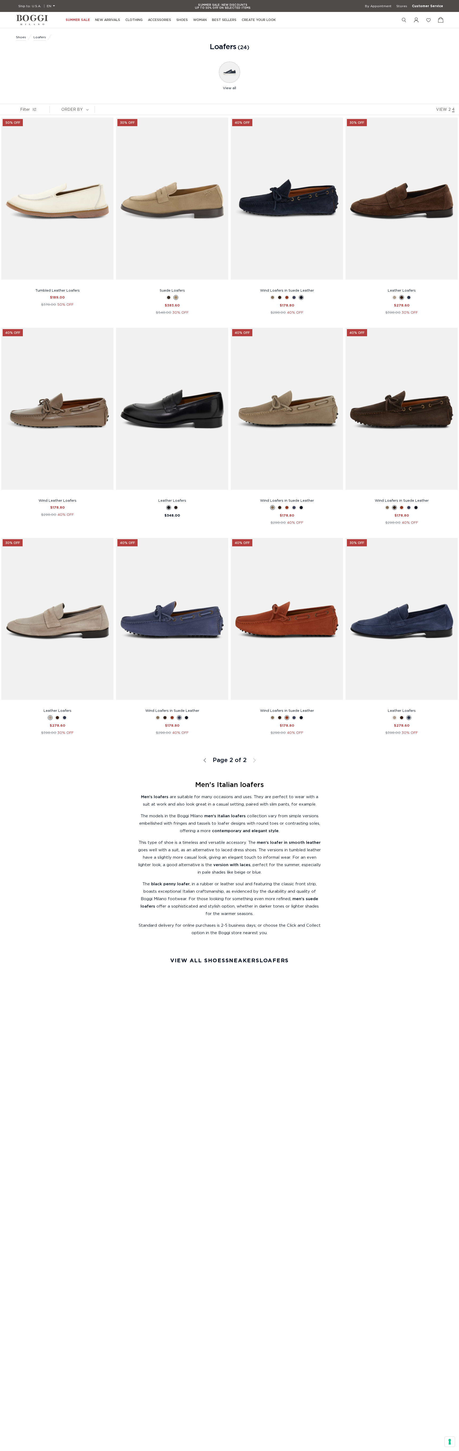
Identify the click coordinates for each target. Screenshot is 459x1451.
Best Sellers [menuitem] (224, 20)
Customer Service (427, 6)
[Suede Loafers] (172, 202)
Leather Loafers (402, 290)
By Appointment (378, 6)
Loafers (39, 37)
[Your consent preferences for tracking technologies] (450, 1442)
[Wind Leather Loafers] (57, 412)
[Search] (404, 20)
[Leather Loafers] (402, 202)
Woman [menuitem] (200, 20)
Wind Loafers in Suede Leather (287, 290)
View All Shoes (198, 960)
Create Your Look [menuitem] (259, 20)
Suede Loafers (172, 290)
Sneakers (243, 960)
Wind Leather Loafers (57, 500)
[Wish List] (428, 20)
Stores (401, 6)
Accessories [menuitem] (159, 20)
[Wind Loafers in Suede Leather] (287, 202)
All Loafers (205, 760)
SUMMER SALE (78, 20)
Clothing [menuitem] (134, 20)
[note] (87, 109)
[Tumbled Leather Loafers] (57, 202)
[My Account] (416, 20)
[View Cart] (440, 20)
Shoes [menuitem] (182, 20)
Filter (25, 109)
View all (229, 88)
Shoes (21, 37)
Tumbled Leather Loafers (57, 290)
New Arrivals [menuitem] (107, 20)
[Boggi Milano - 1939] (32, 20)
